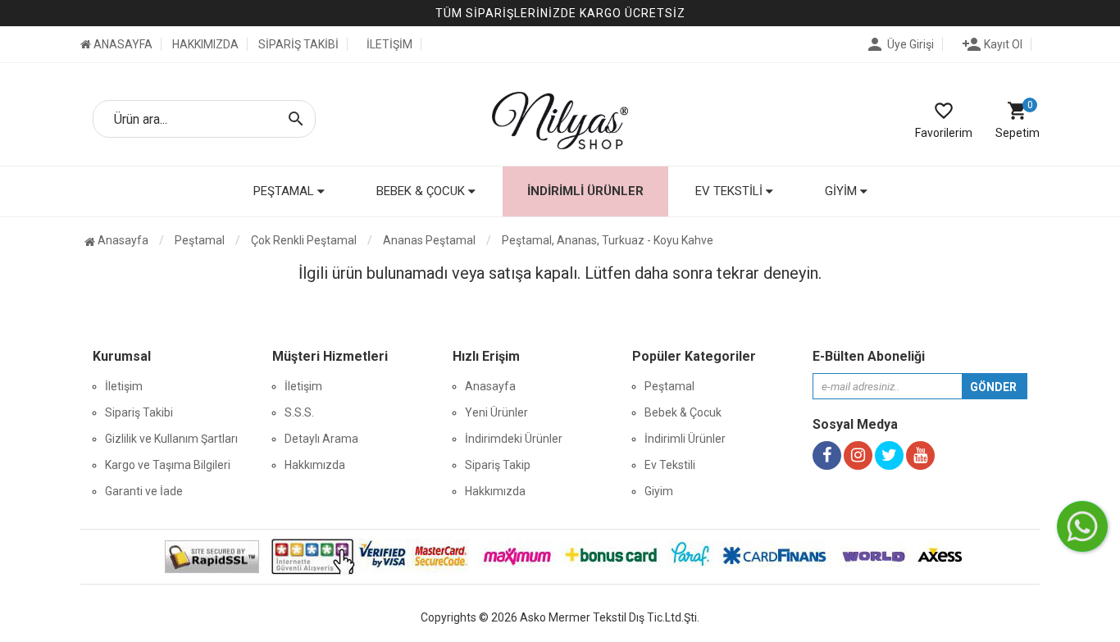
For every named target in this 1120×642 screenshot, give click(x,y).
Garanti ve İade (144, 491)
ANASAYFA (122, 44)
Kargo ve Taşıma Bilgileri (167, 464)
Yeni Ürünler (496, 412)
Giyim (658, 491)
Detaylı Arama (321, 438)
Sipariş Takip (497, 464)
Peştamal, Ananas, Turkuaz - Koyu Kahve (607, 240)
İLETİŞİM (389, 44)
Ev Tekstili (669, 464)
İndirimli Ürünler (585, 191)
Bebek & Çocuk (683, 412)
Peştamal (669, 386)
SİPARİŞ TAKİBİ (298, 44)
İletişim (124, 386)
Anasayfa (121, 240)
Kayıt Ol (992, 44)
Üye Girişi (899, 44)
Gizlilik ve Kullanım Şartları (171, 438)
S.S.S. (299, 412)
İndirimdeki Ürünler (513, 438)
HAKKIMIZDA (205, 44)
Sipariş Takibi (139, 412)
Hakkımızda (315, 464)
